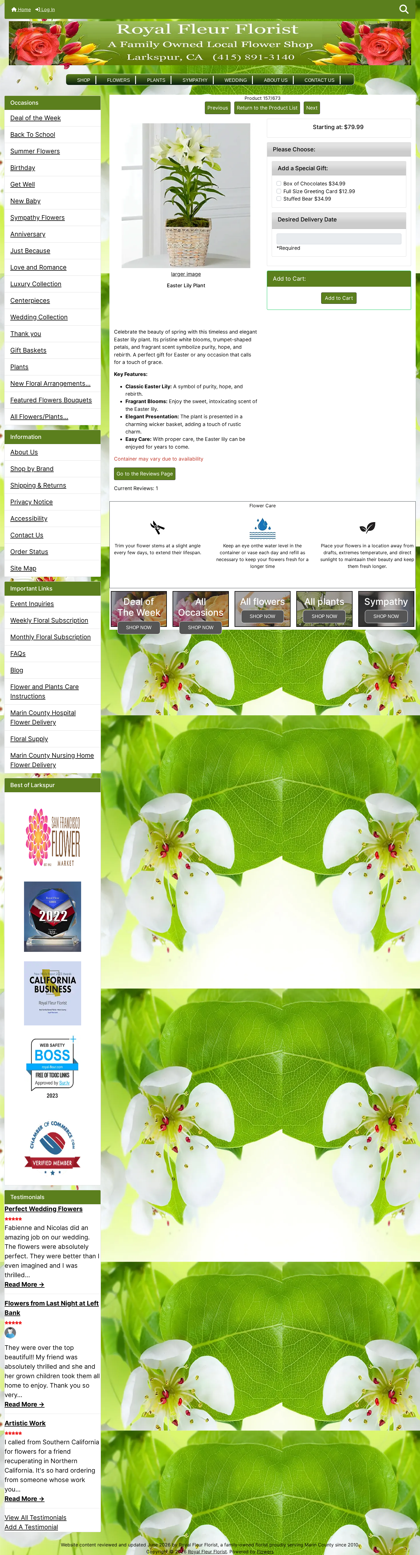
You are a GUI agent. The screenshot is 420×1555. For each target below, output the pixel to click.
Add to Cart (339, 298)
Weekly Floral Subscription (49, 620)
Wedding (236, 80)
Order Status (29, 551)
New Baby (25, 201)
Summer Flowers (35, 151)
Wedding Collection (39, 317)
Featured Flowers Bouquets (51, 400)
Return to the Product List (267, 108)
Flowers (118, 80)
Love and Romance (38, 267)
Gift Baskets (28, 350)
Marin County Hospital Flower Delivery (43, 717)
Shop (83, 80)
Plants (156, 80)
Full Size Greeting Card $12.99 (319, 191)
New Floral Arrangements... (50, 383)
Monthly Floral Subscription (50, 637)
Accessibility (28, 518)
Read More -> (25, 1284)
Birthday (22, 167)
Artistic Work (25, 1423)
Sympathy (195, 80)
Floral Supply (29, 738)
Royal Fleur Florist (207, 1551)
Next (311, 108)
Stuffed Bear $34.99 (307, 199)
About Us (276, 80)
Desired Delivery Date (307, 219)
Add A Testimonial (31, 1527)
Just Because (30, 250)
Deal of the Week (35, 118)
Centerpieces (30, 300)
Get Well (22, 184)
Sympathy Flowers (37, 217)
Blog (16, 670)
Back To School (32, 134)
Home (24, 9)
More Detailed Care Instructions (262, 584)
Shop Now (138, 627)
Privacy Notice (31, 502)
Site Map (23, 568)
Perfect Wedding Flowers (44, 1209)
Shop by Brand (32, 468)
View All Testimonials (36, 1517)
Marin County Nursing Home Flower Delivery (52, 760)
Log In (47, 9)
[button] (404, 9)
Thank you (25, 333)
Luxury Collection (35, 284)
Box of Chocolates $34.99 (314, 184)
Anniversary (27, 234)
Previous (217, 108)
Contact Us (320, 80)
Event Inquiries (32, 603)
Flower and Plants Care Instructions (44, 691)
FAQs (18, 653)
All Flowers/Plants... (39, 416)
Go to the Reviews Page (145, 474)
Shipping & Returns (38, 485)
